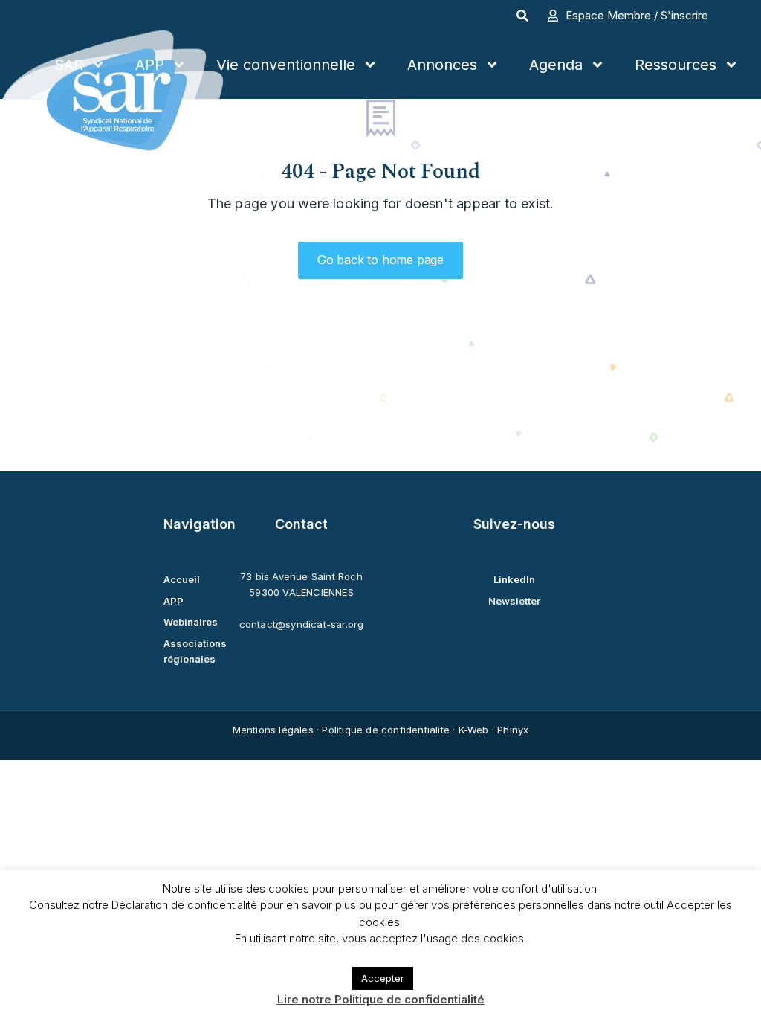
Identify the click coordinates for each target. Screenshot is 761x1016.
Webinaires (190, 622)
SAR (68, 65)
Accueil (181, 579)
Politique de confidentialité (386, 730)
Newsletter (514, 601)
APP (149, 65)
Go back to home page (380, 259)
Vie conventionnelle (285, 65)
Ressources (675, 65)
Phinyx (512, 730)
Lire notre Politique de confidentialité (381, 999)
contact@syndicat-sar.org (301, 624)
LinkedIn (514, 579)
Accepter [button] (382, 978)
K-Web (474, 730)
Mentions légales (273, 730)
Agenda (556, 65)
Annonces (442, 65)
